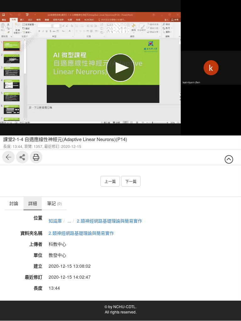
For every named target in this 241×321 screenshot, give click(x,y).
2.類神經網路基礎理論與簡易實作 (109, 221)
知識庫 (55, 221)
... (69, 221)
